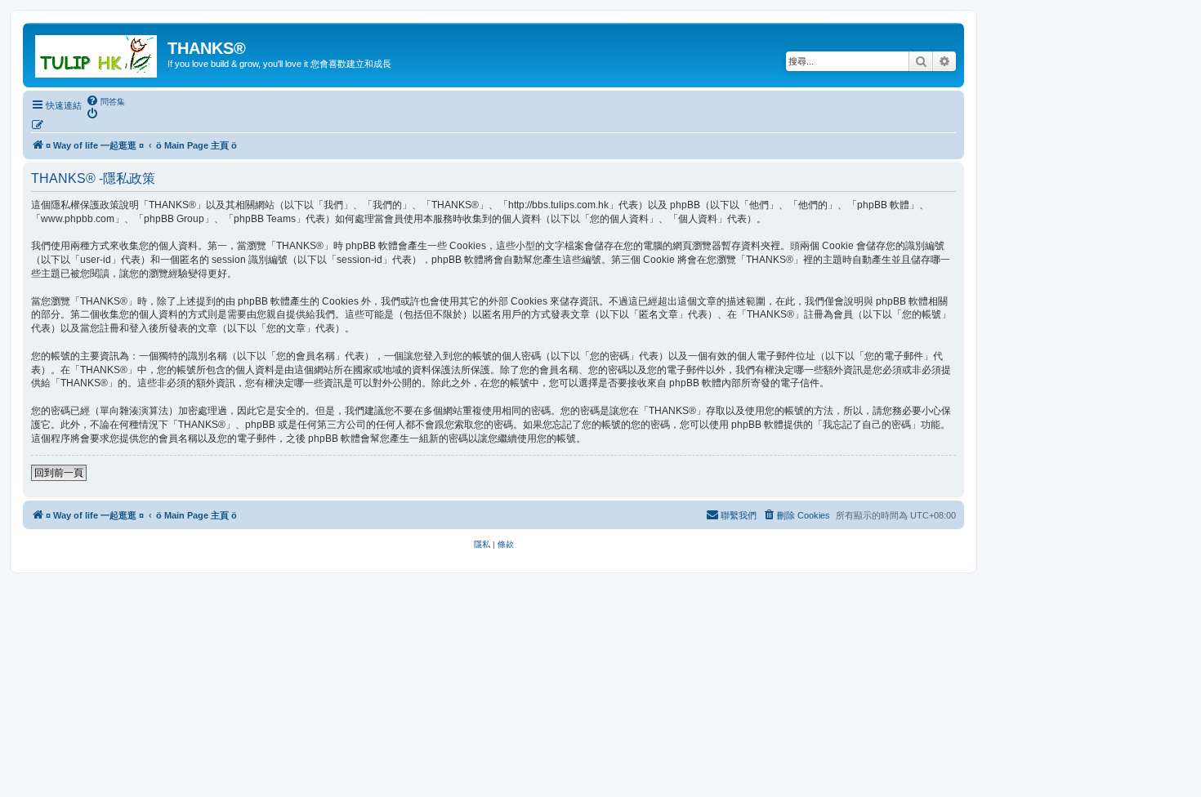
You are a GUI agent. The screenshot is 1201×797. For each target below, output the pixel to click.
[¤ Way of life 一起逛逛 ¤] (97, 53)
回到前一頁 (58, 473)
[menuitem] (105, 101)
